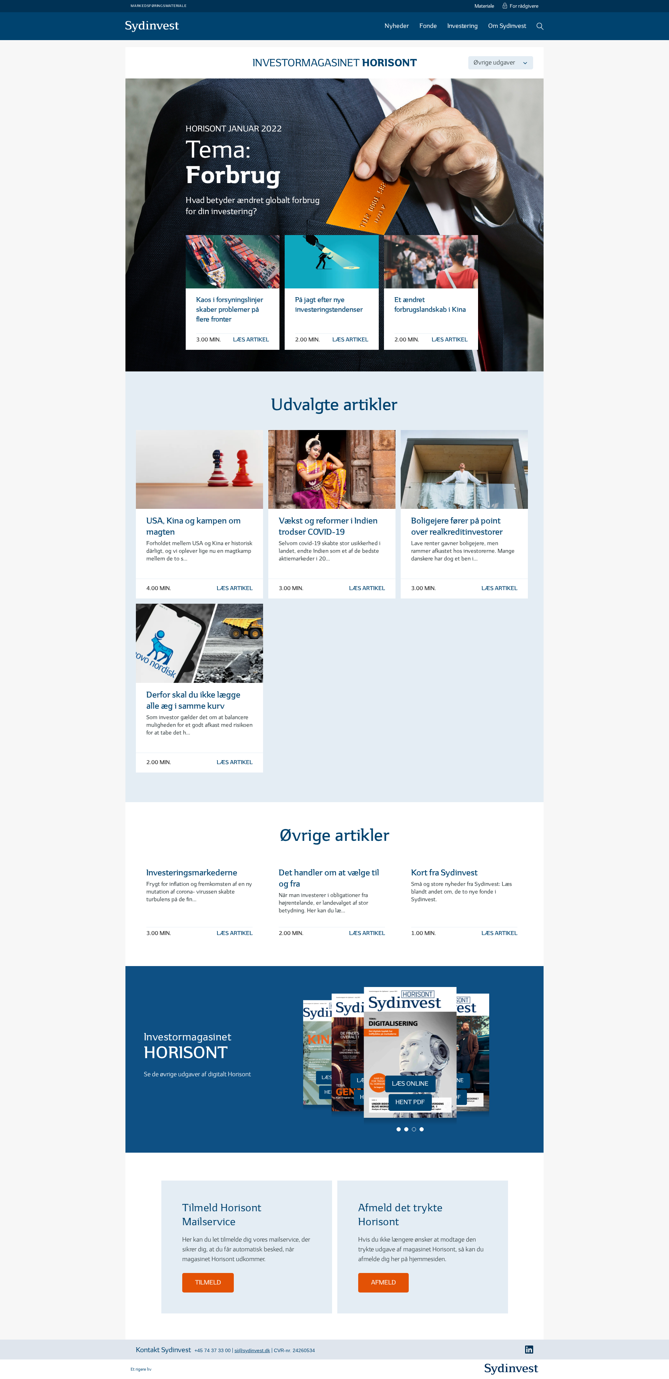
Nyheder (397, 26)
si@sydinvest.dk (252, 1350)
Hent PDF (410, 1102)
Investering (462, 26)
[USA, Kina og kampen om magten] (199, 469)
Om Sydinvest (507, 26)
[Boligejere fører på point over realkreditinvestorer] (464, 469)
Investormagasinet (335, 63)
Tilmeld (208, 1282)
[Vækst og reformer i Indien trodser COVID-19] (331, 469)
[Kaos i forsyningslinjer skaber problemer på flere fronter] (233, 261)
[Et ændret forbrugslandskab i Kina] (431, 261)
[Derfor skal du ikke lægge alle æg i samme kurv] (199, 643)
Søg (540, 26)
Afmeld (383, 1282)
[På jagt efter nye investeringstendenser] (332, 261)
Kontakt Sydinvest (163, 1350)
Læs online (410, 1083)
